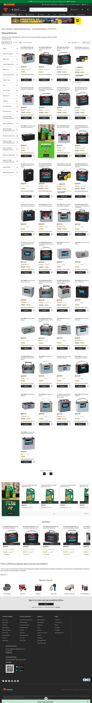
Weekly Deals (31, 14)
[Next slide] (88, 492)
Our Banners (39, 625)
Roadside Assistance (24, 627)
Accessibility (57, 627)
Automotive (9, 28)
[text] (82, 70)
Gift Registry (22, 632)
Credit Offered (46, 4)
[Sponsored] (46, 20)
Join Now (57, 607)
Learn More (9, 662)
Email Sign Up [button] (56, 4)
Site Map (56, 625)
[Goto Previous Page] (41, 473)
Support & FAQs (5, 622)
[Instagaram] (9, 681)
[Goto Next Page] (51, 473)
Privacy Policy (57, 619)
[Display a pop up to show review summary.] (31, 69)
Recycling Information (41, 640)
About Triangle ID (40, 622)
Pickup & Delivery (5, 627)
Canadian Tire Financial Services (26, 619)
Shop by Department (10, 14)
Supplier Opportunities (41, 643)
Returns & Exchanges (6, 630)
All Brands (39, 630)
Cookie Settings (5, 640)
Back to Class (62, 14)
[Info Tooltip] (13, 549)
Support (63, 4)
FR (88, 4)
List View (87, 42)
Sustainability (39, 637)
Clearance (42, 14)
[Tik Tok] (18, 681)
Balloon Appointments (24, 635)
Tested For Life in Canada (42, 632)
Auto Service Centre (24, 622)
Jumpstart (39, 635)
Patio (49, 14)
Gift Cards (22, 630)
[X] (6, 681)
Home (3, 28)
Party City (71, 14)
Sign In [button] (46, 604)
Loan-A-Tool (22, 637)
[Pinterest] (15, 681)
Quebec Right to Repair (59, 632)
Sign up (8, 652)
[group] (82, 72)
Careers (38, 627)
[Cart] (88, 9)
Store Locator (4, 619)
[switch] (25, 42)
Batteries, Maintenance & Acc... (22, 28)
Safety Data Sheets (5, 635)
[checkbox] (78, 82)
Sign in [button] (84, 4)
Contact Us (4, 637)
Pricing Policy (57, 630)
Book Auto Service (81, 14)
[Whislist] (82, 9)
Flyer (22, 14)
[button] (65, 9)
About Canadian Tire (41, 619)
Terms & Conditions (59, 622)
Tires (55, 14)
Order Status (75, 9)
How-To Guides (23, 640)
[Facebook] (3, 681)
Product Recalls (5, 632)
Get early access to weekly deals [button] (45, 701)
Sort (69, 42)
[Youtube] (12, 681)
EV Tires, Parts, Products (24, 625)
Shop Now (73, 1)
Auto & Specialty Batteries (39, 28)
